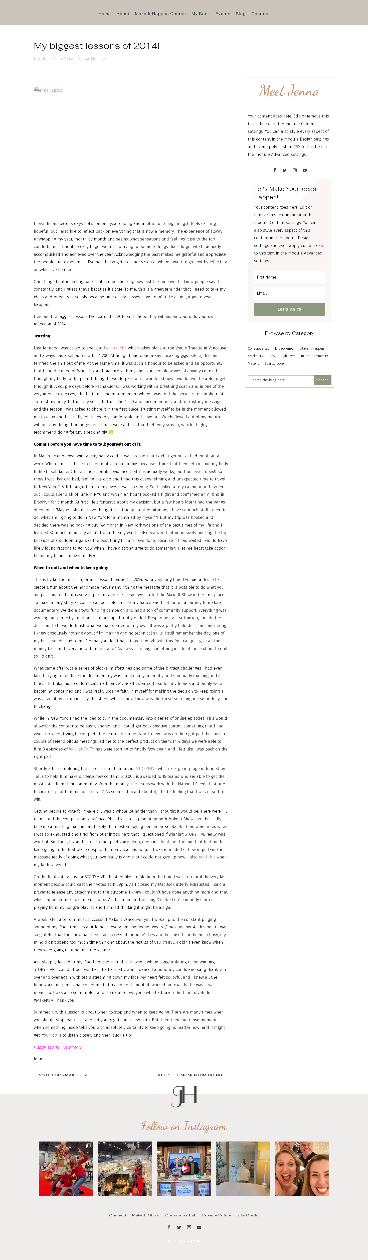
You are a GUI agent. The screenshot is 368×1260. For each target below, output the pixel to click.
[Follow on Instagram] (295, 170)
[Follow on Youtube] (305, 170)
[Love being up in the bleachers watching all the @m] (125, 1169)
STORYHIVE (146, 768)
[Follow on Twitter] (285, 170)
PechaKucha (115, 348)
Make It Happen (312, 349)
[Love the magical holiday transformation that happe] (302, 1169)
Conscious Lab (259, 349)
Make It (253, 364)
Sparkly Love (94, 58)
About (122, 14)
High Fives (288, 356)
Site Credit (248, 1215)
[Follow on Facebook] (275, 170)
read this (207, 857)
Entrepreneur (285, 349)
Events (223, 14)
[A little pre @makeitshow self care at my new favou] (243, 1169)
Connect (260, 14)
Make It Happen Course (160, 14)
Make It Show (146, 1215)
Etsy (272, 356)
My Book (201, 14)
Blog (241, 14)
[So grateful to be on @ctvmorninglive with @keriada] (184, 1169)
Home (104, 14)
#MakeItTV (70, 58)
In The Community (314, 356)
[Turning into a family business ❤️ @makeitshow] (66, 1169)
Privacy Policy (216, 1215)
